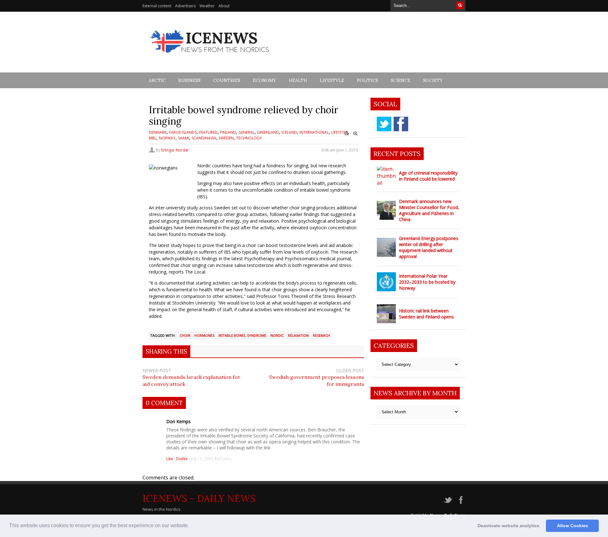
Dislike (182, 458)
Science (400, 80)
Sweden (226, 138)
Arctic (157, 80)
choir (185, 335)
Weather (207, 6)
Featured (208, 132)
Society (433, 80)
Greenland (268, 132)
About (224, 6)
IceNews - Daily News (199, 498)
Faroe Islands (183, 132)
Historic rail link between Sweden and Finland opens (426, 314)
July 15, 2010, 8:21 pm (210, 458)
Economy (264, 80)
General (246, 132)
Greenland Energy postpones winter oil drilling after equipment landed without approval (428, 247)
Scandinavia (204, 138)
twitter (384, 124)
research (321, 335)
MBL (152, 138)
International (314, 132)
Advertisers (185, 6)
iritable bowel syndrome (242, 335)
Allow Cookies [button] (572, 525)
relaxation (298, 335)
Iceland (289, 132)
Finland (228, 132)
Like (170, 458)
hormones (204, 335)
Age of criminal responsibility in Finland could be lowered (428, 176)
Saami (183, 138)
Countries (226, 80)
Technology (249, 138)
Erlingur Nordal (174, 150)
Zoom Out (347, 134)
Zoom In (355, 134)
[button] (191, 526)
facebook (401, 124)
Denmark (158, 132)
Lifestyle (332, 80)
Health (298, 80)
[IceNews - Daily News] (210, 56)
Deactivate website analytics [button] (508, 525)
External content (156, 6)
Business (189, 80)
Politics (367, 80)
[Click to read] (386, 175)
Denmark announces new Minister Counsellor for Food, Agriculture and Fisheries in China (429, 210)
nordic (277, 335)
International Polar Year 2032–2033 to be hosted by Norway (427, 282)
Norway (167, 138)
